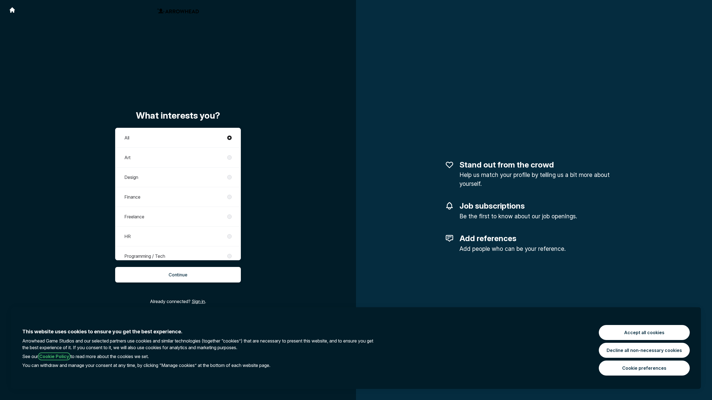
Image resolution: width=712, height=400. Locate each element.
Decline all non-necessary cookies (644, 350)
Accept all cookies (644, 332)
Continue (178, 275)
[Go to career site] (12, 10)
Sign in (198, 301)
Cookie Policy (54, 356)
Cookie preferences (644, 368)
